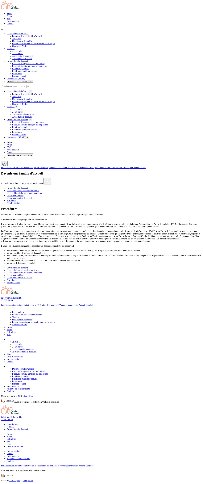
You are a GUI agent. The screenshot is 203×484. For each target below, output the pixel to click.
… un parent (17, 53)
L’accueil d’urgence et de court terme (28, 63)
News (9, 13)
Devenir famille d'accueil (17, 61)
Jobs (8, 354)
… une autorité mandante (23, 349)
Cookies (10, 391)
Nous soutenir (13, 21)
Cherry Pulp (28, 396)
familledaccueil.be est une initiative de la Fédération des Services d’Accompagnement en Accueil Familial (47, 305)
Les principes (18, 312)
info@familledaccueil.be (11, 298)
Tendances (16, 38)
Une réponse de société (22, 41)
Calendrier (11, 332)
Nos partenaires (13, 359)
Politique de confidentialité (18, 389)
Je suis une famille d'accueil (24, 352)
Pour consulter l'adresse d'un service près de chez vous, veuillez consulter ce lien (36, 167)
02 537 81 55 (7, 300)
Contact (10, 23)
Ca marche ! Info (19, 46)
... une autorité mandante (23, 56)
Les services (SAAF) (16, 78)
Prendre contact (19, 76)
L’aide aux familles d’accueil (24, 71)
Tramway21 (14, 396)
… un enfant (17, 51)
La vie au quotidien (20, 68)
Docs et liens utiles (15, 357)
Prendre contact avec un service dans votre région (33, 43)
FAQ (9, 18)
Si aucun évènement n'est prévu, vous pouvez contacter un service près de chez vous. (109, 167)
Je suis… (11, 48)
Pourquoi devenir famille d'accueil (27, 36)
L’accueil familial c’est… (17, 33)
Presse (9, 16)
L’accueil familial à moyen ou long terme (30, 66)
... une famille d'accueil (22, 58)
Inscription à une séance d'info (20, 81)
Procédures (17, 73)
